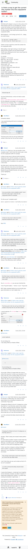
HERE (4, 223)
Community (14, 2)
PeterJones (6, 84)
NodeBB (13, 539)
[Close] (25, 502)
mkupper (6, 21)
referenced (13, 497)
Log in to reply (23, 16)
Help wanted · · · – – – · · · (7, 13)
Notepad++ (20, 535)
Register (5, 527)
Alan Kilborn (6, 115)
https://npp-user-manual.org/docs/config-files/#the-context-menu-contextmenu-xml (14, 252)
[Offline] (2, 21)
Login (9, 527)
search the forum (10, 257)
